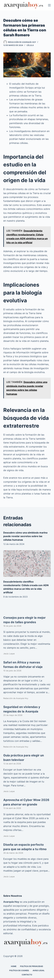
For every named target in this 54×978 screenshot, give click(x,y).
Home (13, 966)
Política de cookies (19, 970)
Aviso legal (39, 970)
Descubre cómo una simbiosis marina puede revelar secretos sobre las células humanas (25, 536)
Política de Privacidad (31, 966)
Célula (30, 45)
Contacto (27, 974)
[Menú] (49, 5)
